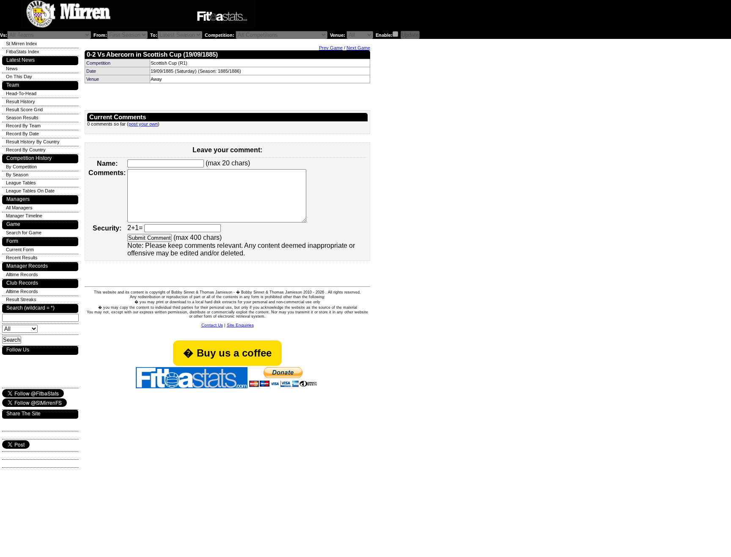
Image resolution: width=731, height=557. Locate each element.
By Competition (21, 166)
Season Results (22, 117)
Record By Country (26, 149)
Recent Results (22, 257)
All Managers (19, 207)
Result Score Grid (24, 109)
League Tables (21, 182)
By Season (17, 174)
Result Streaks (21, 299)
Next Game (358, 47)
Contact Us (212, 325)
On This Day (19, 76)
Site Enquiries (240, 325)
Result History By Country (33, 141)
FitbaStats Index (22, 51)
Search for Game (23, 232)
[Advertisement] (361, 16)
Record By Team (23, 125)
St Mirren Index (21, 43)
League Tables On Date (30, 190)
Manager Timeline (24, 215)
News (12, 68)
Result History (20, 101)
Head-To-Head (21, 93)
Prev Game (331, 47)
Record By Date (22, 133)
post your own (143, 123)
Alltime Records (22, 274)
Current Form (20, 249)
